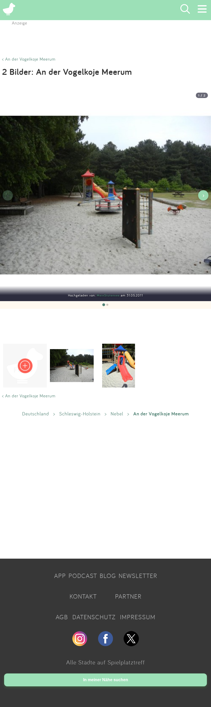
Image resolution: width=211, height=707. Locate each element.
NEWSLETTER (138, 576)
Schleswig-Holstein (80, 414)
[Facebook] (105, 644)
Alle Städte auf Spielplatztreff (105, 662)
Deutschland (35, 414)
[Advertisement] (105, 487)
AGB (62, 617)
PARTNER (128, 596)
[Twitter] (131, 644)
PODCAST (82, 576)
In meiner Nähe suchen (105, 680)
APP (60, 576)
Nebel (117, 414)
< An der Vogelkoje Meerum (29, 59)
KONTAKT (83, 596)
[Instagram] (79, 644)
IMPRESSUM (137, 617)
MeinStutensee (109, 295)
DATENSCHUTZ (94, 617)
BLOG (108, 576)
